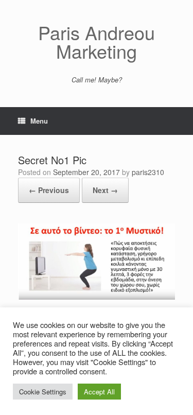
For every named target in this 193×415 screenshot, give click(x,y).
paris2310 (148, 172)
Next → (105, 190)
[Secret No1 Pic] (96, 297)
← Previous (49, 190)
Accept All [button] (99, 391)
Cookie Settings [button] (42, 391)
